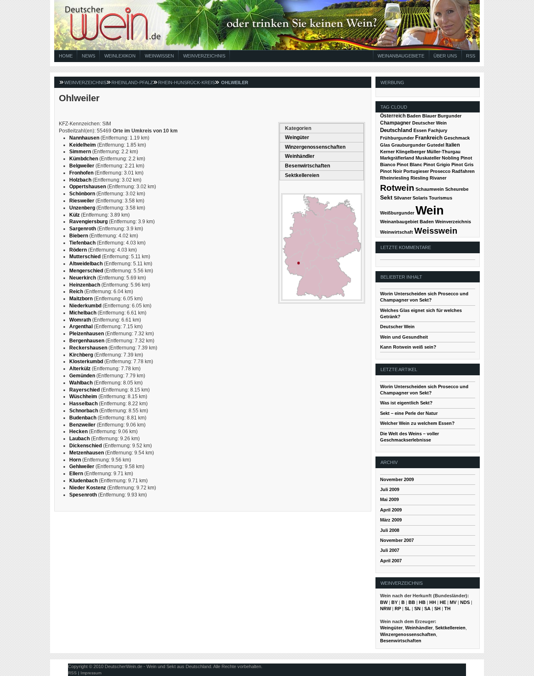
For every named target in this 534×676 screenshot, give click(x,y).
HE (443, 602)
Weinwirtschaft (396, 231)
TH (447, 608)
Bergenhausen (86, 341)
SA (427, 608)
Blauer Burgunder (441, 115)
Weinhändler (300, 156)
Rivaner (438, 177)
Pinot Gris (462, 164)
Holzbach (80, 180)
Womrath (80, 320)
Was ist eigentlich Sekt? (406, 402)
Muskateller (428, 157)
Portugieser (416, 171)
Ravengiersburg (88, 222)
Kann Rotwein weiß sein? (408, 346)
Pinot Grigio (436, 164)
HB (422, 602)
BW (384, 602)
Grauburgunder (408, 144)
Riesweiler (81, 201)
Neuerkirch (82, 278)
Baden (414, 115)
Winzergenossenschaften (315, 147)
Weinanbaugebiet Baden (407, 221)
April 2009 (391, 509)
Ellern (76, 473)
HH (432, 602)
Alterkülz (80, 369)
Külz (74, 215)
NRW (385, 608)
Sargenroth (82, 229)
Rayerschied (84, 390)
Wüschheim (83, 396)
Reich (76, 291)
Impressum (91, 673)
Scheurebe (457, 189)
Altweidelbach (86, 264)
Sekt (386, 198)
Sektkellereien (302, 175)
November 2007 (397, 540)
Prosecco (440, 171)
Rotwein (397, 187)
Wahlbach (81, 383)
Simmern (80, 152)
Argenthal (81, 326)
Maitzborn (81, 299)
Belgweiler (81, 166)
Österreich (393, 116)
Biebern (78, 236)
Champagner (395, 123)
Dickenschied (85, 446)
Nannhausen (84, 138)
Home (66, 55)
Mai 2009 (389, 499)
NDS (465, 602)
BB (411, 602)
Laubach (79, 439)
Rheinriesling (394, 177)
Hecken (78, 431)
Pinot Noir (391, 171)
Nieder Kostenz (87, 488)
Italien (453, 145)
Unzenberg (82, 208)
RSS (470, 55)
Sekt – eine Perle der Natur (409, 413)
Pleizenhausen (86, 334)
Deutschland (396, 130)
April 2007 (391, 560)
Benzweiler (82, 425)
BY (394, 602)
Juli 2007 (389, 550)
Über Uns (445, 55)
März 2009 (391, 519)
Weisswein (435, 230)
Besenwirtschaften (307, 166)
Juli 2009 (389, 489)
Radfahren (463, 171)
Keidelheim (82, 145)
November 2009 (397, 479)
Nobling (450, 157)
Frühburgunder (397, 137)
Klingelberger (411, 151)
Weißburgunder (397, 212)
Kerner (387, 151)
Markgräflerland (397, 157)
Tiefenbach (82, 243)
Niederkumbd (85, 306)
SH (437, 608)
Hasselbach (83, 404)
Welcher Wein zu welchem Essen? (417, 423)
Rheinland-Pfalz (132, 82)
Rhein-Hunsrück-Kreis (186, 82)
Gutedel (435, 144)
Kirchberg (81, 355)
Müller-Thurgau (444, 151)
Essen (420, 130)
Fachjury (437, 130)
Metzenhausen (86, 453)
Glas (385, 144)
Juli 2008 (389, 530)
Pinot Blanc (409, 164)
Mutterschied (85, 256)
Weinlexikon (120, 55)
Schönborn (82, 194)
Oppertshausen (87, 187)
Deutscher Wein (429, 122)
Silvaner (402, 197)
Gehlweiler (81, 466)
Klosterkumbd (86, 361)
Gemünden (82, 376)
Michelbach (82, 313)
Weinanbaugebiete (401, 55)
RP (398, 608)
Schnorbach (83, 411)
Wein (430, 210)
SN (417, 608)
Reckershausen (88, 348)
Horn (75, 460)
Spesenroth (83, 495)
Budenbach (82, 418)
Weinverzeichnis (204, 55)
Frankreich (429, 138)
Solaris (420, 197)
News (88, 55)
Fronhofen (81, 173)
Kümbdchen (83, 159)
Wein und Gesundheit (404, 336)
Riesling (419, 177)
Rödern (78, 250)
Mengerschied (86, 271)
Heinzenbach (84, 285)
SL (408, 608)
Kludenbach (83, 481)
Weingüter (297, 137)
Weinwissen (159, 55)
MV (453, 602)
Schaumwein (430, 189)
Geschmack (457, 137)
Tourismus (440, 197)
